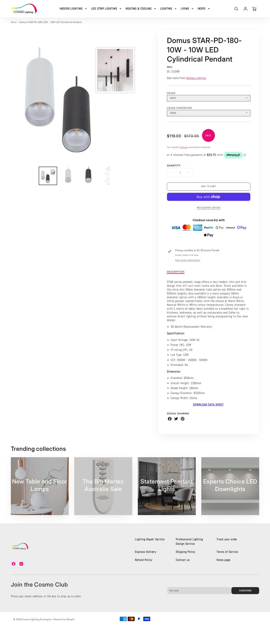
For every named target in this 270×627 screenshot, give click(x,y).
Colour (171, 93)
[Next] (147, 97)
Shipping (184, 147)
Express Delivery (145, 552)
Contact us (183, 560)
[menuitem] (73, 9)
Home (14, 22)
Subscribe (245, 590)
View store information (187, 260)
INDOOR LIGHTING (71, 8)
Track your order (227, 539)
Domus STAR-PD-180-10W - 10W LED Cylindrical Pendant (51, 22)
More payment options (208, 207)
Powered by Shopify (64, 619)
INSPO (202, 8)
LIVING (185, 8)
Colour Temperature (179, 108)
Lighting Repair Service (150, 539)
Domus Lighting (196, 78)
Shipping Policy (185, 552)
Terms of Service (227, 552)
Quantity (174, 165)
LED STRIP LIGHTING (104, 8)
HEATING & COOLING (139, 8)
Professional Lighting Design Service (189, 541)
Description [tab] (175, 271)
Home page (223, 560)
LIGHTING (166, 8)
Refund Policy (143, 560)
